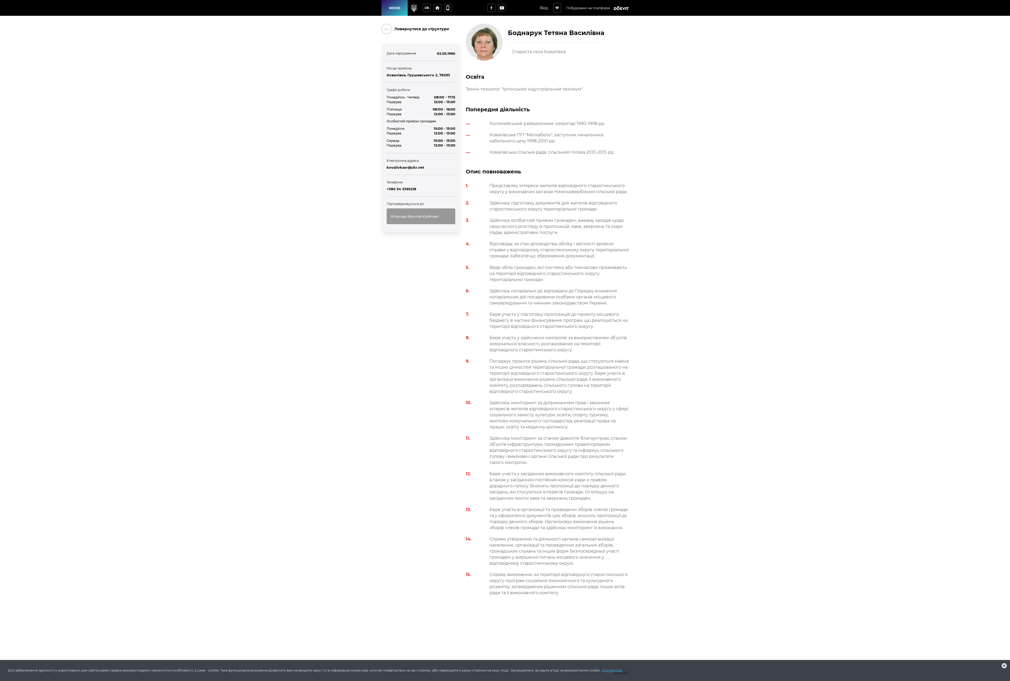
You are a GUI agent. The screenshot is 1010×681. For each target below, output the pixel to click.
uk (427, 8)
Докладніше (612, 670)
